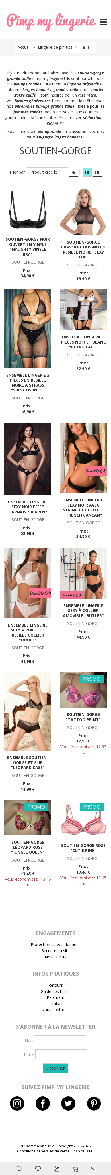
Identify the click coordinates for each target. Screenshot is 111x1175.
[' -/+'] (73, 172)
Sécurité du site (56, 950)
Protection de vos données (56, 944)
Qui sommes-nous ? (36, 1146)
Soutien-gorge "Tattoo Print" (83, 717)
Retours (55, 985)
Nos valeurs (56, 957)
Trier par (17, 172)
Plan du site (82, 1151)
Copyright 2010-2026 (73, 1146)
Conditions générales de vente (43, 1151)
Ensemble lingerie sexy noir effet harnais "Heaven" (28, 507)
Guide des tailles (56, 991)
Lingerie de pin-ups (55, 47)
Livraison (55, 1003)
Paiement (55, 997)
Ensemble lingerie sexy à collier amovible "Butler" (83, 610)
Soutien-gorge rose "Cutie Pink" (83, 848)
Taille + (86, 47)
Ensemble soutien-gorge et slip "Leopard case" (27, 762)
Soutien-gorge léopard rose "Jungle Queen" (28, 847)
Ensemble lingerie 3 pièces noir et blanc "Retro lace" (83, 342)
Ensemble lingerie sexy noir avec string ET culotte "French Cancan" (83, 507)
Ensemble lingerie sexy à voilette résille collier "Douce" (28, 632)
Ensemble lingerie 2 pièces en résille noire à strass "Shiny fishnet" (27, 382)
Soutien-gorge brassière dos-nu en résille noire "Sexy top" (83, 249)
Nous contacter (55, 1009)
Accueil (24, 47)
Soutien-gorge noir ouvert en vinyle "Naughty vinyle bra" (28, 246)
